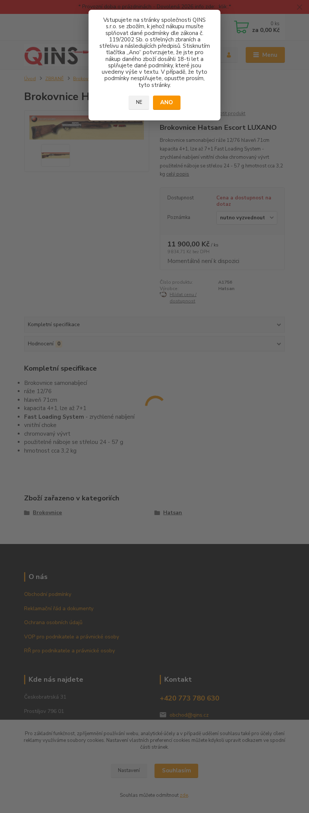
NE (139, 102)
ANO (166, 102)
